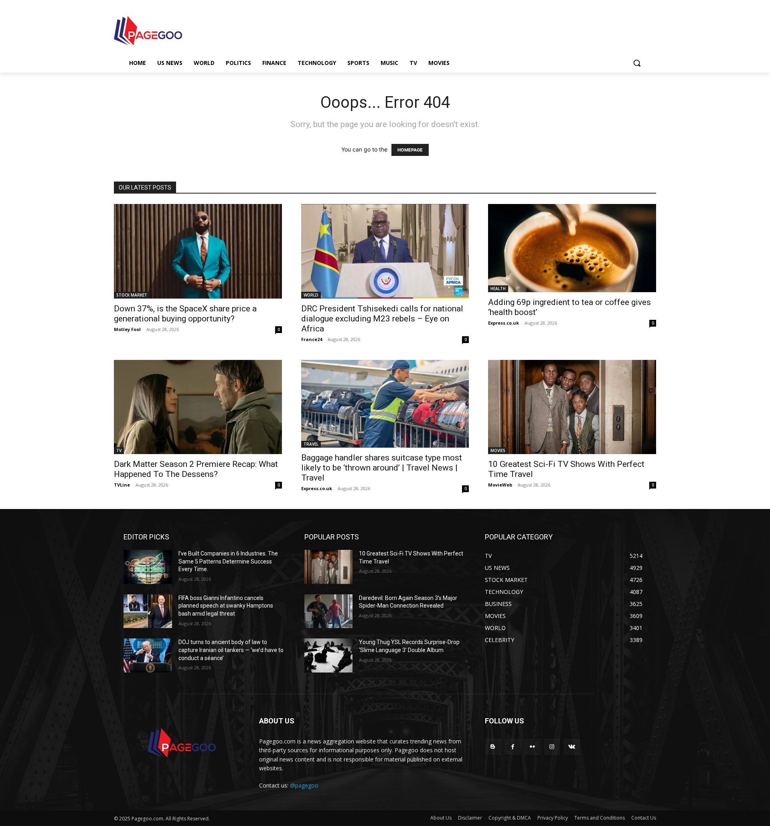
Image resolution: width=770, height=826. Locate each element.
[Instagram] (552, 747)
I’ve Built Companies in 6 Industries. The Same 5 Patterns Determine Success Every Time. (228, 561)
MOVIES (497, 450)
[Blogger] (492, 747)
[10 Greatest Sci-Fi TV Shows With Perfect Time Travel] (572, 407)
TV (119, 450)
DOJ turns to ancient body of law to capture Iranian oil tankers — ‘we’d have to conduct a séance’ (231, 650)
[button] (636, 63)
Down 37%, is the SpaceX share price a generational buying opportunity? (185, 313)
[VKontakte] (572, 747)
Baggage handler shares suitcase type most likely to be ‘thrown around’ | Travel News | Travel (381, 468)
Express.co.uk (503, 323)
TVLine (122, 485)
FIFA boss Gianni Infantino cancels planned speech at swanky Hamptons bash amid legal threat (225, 606)
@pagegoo (304, 785)
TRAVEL (311, 444)
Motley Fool (127, 329)
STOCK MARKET (131, 295)
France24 (311, 339)
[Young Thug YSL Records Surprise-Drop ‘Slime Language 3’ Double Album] (328, 655)
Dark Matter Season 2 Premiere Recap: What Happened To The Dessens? (196, 469)
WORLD (311, 295)
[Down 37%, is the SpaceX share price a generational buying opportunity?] (198, 251)
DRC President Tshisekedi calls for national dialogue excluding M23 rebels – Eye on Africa (382, 318)
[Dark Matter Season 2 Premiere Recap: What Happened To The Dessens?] (198, 407)
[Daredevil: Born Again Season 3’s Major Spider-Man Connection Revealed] (328, 611)
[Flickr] (532, 747)
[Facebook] (513, 747)
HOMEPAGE (410, 150)
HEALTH (498, 288)
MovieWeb (500, 485)
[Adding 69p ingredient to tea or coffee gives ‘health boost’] (572, 248)
